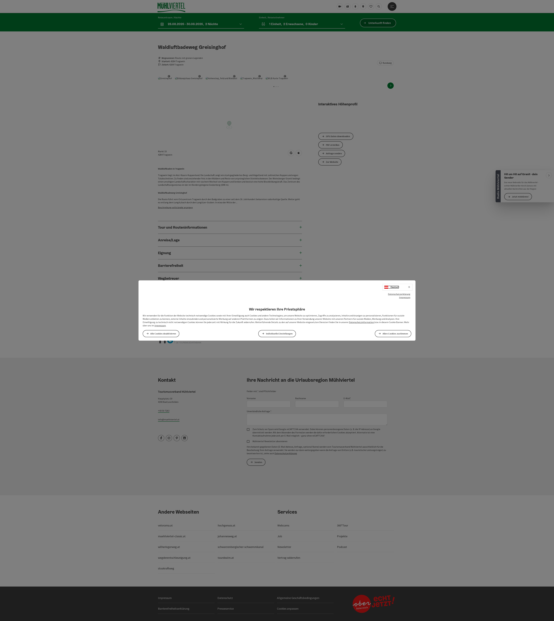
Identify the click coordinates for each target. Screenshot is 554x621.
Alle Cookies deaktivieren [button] (163, 333)
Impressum (404, 297)
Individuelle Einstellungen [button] (279, 333)
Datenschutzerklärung (399, 294)
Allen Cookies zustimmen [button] (395, 333)
